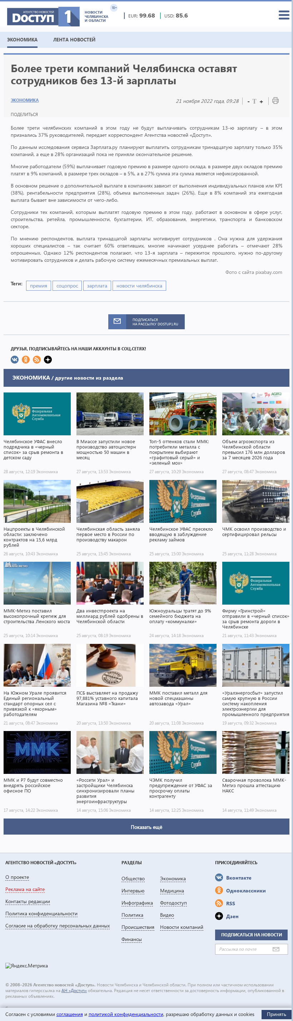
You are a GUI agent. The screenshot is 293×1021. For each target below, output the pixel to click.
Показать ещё (146, 827)
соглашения (69, 1014)
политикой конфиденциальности (126, 1014)
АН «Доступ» (74, 990)
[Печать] (275, 102)
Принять (276, 1014)
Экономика (25, 100)
